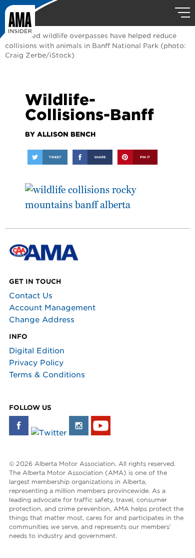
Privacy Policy (36, 362)
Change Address (41, 319)
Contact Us (30, 295)
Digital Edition (36, 350)
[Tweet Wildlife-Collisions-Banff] (47, 157)
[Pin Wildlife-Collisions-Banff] (137, 157)
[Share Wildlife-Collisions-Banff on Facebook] (92, 157)
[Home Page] (29, 22)
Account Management (52, 307)
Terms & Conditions (47, 374)
